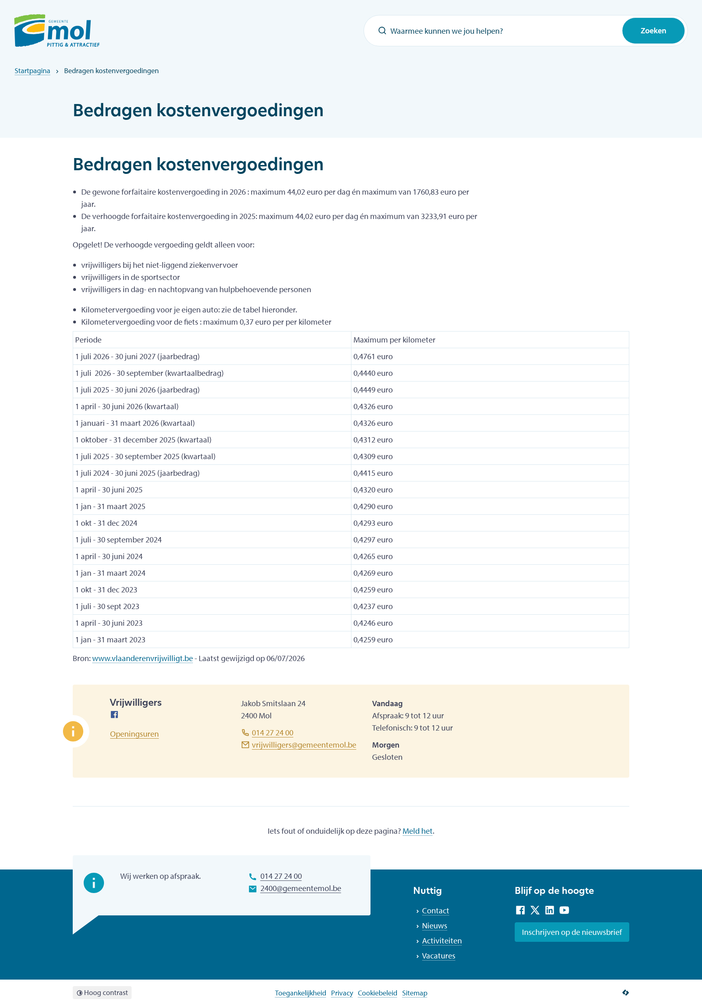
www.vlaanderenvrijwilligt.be (142, 658)
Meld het (418, 831)
